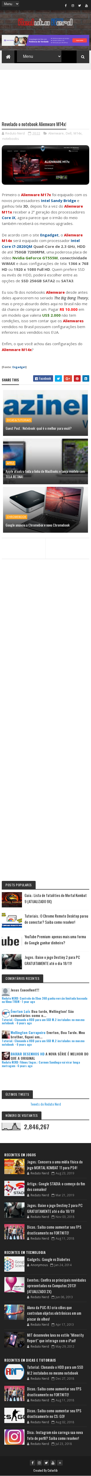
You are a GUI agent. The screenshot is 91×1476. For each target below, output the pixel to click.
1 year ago (28, 1002)
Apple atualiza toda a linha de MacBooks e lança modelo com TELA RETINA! (45, 473)
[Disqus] (45, 672)
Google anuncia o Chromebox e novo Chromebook (38, 525)
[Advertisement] (45, 92)
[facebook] (66, 5)
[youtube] (86, 5)
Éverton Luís (20, 1011)
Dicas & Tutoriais (19, 420)
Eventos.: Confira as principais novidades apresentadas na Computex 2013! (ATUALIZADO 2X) (56, 1285)
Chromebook (16, 517)
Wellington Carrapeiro (28, 1032)
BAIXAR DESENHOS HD (27, 1053)
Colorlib (53, 1470)
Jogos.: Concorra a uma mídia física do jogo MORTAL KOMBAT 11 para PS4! (55, 1164)
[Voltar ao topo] (60, 1463)
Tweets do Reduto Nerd (45, 1104)
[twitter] (79, 5)
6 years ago (24, 1023)
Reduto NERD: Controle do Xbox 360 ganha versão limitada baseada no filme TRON (44, 1000)
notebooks (10, 138)
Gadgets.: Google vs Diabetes (48, 1259)
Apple (10, 463)
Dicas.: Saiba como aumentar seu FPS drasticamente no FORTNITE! (54, 1230)
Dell (69, 133)
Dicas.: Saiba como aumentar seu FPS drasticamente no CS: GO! (54, 1413)
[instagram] (73, 5)
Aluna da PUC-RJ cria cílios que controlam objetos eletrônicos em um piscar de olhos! (54, 1313)
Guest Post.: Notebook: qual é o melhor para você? (39, 428)
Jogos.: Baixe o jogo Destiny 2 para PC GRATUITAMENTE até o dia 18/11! (54, 1208)
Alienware (56, 133)
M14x (78, 133)
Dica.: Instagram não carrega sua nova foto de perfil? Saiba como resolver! (55, 1435)
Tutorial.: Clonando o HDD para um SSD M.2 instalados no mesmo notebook (43, 1021)
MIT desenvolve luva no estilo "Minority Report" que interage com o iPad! (55, 1338)
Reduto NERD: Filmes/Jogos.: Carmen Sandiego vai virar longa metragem (41, 1064)
